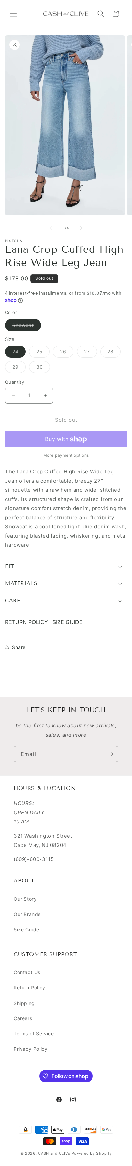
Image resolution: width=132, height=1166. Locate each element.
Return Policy (29, 987)
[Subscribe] (110, 754)
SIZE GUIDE (67, 622)
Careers (23, 1018)
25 (43, 353)
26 (66, 353)
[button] (13, 13)
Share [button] (19, 647)
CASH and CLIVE (55, 1153)
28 (114, 353)
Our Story (25, 899)
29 (19, 368)
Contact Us (27, 972)
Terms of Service (34, 1033)
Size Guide (26, 929)
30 (43, 368)
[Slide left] (51, 227)
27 (90, 353)
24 (19, 353)
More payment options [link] (66, 455)
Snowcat (26, 326)
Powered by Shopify (92, 1153)
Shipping (24, 1003)
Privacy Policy (30, 1049)
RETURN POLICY (26, 622)
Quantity (14, 382)
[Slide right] (80, 227)
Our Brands (27, 914)
